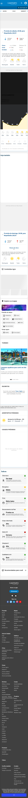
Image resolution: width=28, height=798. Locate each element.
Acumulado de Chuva (10, 322)
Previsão (4, 610)
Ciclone (4, 731)
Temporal (4, 727)
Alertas (4, 692)
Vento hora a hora (18, 645)
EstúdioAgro (5, 754)
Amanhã (23, 11)
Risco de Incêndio (9, 326)
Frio (3, 724)
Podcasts (4, 655)
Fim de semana (6, 621)
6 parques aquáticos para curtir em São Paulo (13, 368)
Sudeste (4, 716)
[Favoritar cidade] (2, 32)
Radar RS (4, 739)
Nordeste (4, 720)
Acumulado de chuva (19, 617)
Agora (5, 11)
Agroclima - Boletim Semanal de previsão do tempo (8, 698)
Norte (3, 722)
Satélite (7, 332)
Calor (3, 729)
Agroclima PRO (18, 700)
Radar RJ (4, 669)
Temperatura (8, 315)
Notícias (4, 682)
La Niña (4, 735)
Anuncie (16, 770)
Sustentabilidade (6, 694)
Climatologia (17, 652)
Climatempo (14, 591)
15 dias (4, 623)
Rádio (15, 690)
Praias (3, 625)
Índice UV (16, 647)
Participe (4, 768)
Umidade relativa (18, 621)
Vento (21, 322)
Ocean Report (17, 708)
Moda (3, 703)
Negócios (4, 701)
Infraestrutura (5, 708)
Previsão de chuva (18, 637)
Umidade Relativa (18, 319)
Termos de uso (17, 781)
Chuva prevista (5, 673)
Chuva (17, 315)
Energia (4, 705)
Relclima (4, 653)
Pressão (7, 319)
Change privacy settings (20, 776)
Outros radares (6, 671)
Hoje (14, 11)
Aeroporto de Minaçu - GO (16, 419)
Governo (4, 710)
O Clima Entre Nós (6, 749)
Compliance (17, 768)
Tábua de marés (18, 649)
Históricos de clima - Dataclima (7, 651)
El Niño (3, 733)
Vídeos (4, 760)
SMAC (15, 698)
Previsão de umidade (19, 643)
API (15, 702)
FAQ (15, 778)
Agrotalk (4, 752)
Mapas (16, 610)
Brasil (3, 612)
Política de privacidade (19, 792)
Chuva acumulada (6, 675)
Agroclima (4, 686)
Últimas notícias (6, 684)
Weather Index (17, 712)
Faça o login (19, 391)
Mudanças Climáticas (7, 712)
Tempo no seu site (6, 770)
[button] (21, 3)
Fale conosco (17, 772)
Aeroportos (5, 627)
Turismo (4, 737)
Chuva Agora (17, 332)
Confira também (6, 766)
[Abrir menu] (1, 3)
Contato (16, 766)
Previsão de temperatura (17, 640)
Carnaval (4, 741)
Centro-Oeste (5, 718)
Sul (3, 714)
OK (14, 795)
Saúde (3, 690)
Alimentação (5, 688)
